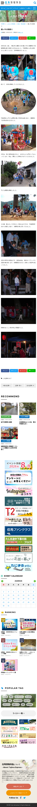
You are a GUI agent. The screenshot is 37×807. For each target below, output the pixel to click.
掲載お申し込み (17, 786)
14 (28, 595)
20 (23, 599)
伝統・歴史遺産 (21, 24)
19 (18, 599)
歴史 (10, 700)
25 (13, 602)
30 (3, 606)
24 (8, 602)
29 (33, 602)
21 (28, 599)
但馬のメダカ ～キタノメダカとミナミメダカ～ (27, 653)
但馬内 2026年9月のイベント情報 (9, 632)
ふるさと (22, 8)
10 (8, 595)
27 (23, 602)
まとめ (5, 697)
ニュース (9, 8)
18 (13, 599)
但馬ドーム (16, 704)
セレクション (19, 697)
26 (18, 602)
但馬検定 (29, 704)
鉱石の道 (27, 700)
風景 (11, 697)
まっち (21, 32)
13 (23, 595)
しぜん (28, 8)
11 (13, 595)
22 (33, 599)
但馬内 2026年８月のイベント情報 (9, 653)
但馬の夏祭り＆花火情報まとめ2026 (27, 632)
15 (33, 595)
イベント (15, 8)
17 (8, 599)
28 (28, 602)
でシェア (5, 38)
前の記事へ (7, 385)
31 (8, 606)
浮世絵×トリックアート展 (8, 672)
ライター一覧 (18, 713)
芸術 (4, 700)
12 (18, 595)
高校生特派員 (18, 700)
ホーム (3, 8)
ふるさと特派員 (11, 24)
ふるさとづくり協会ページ (17, 793)
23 (3, 602)
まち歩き (28, 697)
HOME (3, 24)
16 (3, 599)
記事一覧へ (18, 385)
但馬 (23, 704)
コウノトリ (6, 704)
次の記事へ (30, 385)
